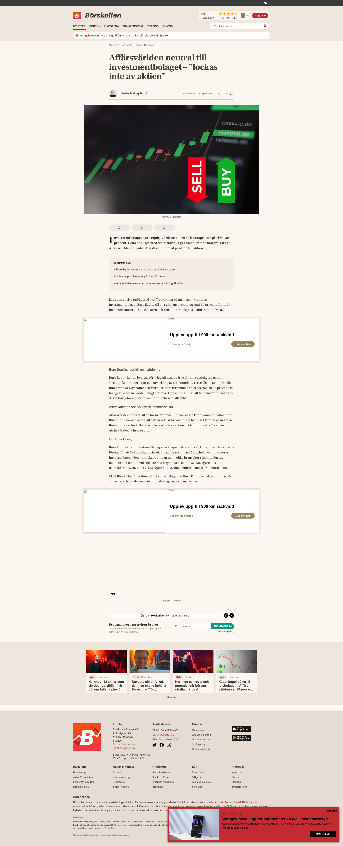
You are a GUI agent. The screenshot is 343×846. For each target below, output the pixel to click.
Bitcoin (235, 777)
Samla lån (197, 786)
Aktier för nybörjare (83, 777)
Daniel (237, 802)
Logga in (260, 15)
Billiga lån (197, 777)
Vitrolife (157, 388)
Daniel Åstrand (160, 734)
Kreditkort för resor (162, 777)
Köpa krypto (238, 772)
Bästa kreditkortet (161, 772)
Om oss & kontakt (201, 734)
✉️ (146, 93)
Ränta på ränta (81, 786)
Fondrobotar (119, 781)
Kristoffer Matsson (162, 739)
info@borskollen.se (124, 748)
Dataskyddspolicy (225, 631)
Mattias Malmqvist (131, 93)
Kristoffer (223, 802)
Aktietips (117, 772)
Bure (146, 238)
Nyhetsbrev (198, 730)
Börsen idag (79, 772)
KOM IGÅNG (322, 834)
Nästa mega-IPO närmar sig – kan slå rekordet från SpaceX (122, 35)
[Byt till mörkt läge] (245, 15)
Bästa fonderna (121, 786)
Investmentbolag (121, 777)
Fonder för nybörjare (83, 781)
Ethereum (237, 781)
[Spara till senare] (231, 93)
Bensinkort (157, 786)
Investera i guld (239, 786)
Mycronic (136, 388)
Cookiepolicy (198, 744)
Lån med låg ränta (201, 781)
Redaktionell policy (202, 749)
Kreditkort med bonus (163, 781)
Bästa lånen (198, 772)
